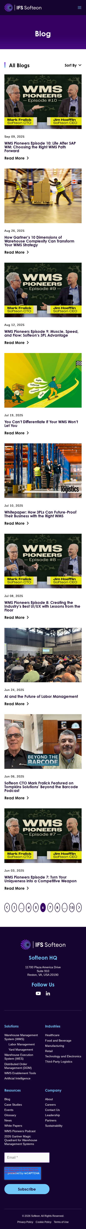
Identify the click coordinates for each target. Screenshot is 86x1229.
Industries (52, 1026)
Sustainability (53, 1125)
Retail (49, 1051)
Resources (12, 1090)
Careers (50, 1104)
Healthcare (52, 1035)
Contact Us (52, 1110)
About (49, 1099)
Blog (7, 1099)
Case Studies (13, 1104)
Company (53, 1090)
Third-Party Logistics (58, 1061)
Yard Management (18, 1049)
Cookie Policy (43, 1222)
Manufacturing (54, 1045)
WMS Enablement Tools (20, 1073)
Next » (79, 907)
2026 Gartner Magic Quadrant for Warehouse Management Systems (20, 1140)
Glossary (10, 1115)
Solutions (11, 1026)
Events (8, 1110)
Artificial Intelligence (17, 1078)
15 (72, 907)
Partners (50, 1120)
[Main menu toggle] (79, 7)
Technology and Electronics (63, 1056)
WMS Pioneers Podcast (19, 1131)
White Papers (13, 1125)
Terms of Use (61, 1222)
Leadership (52, 1115)
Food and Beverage (58, 1040)
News (8, 1120)
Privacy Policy (25, 1222)
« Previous (7, 907)
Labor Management (19, 1044)
